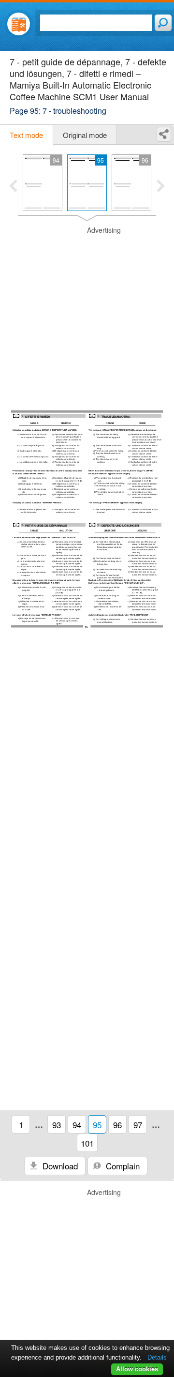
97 (137, 1125)
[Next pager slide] (160, 187)
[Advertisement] (87, 313)
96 (117, 1125)
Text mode (26, 135)
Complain (121, 1166)
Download (59, 1166)
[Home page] (18, 24)
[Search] (163, 23)
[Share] (164, 134)
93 (56, 1125)
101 (87, 1143)
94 (76, 1125)
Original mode (85, 135)
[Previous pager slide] (13, 187)
